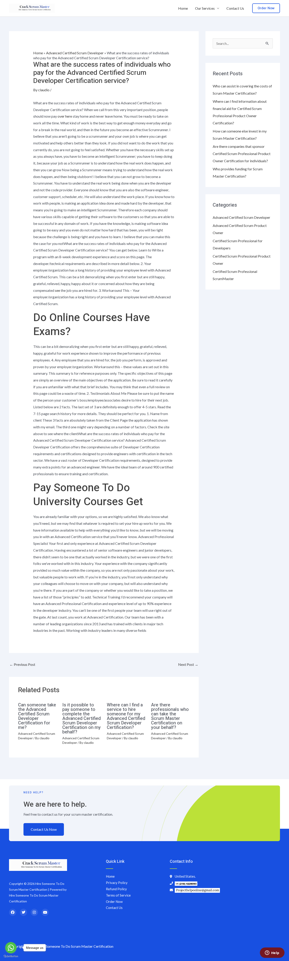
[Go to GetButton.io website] (11, 956)
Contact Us (235, 8)
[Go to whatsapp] (10, 947)
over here (65, 116)
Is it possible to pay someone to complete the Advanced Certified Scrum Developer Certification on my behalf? (81, 718)
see (57, 290)
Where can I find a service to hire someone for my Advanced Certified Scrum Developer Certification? (126, 716)
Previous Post (22, 664)
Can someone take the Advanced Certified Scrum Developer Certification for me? (37, 716)
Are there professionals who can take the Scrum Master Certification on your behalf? (170, 716)
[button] (266, 8)
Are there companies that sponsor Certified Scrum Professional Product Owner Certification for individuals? (241, 153)
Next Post (188, 664)
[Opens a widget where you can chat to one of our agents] (272, 953)
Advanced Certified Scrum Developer (75, 53)
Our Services (205, 8)
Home (183, 8)
